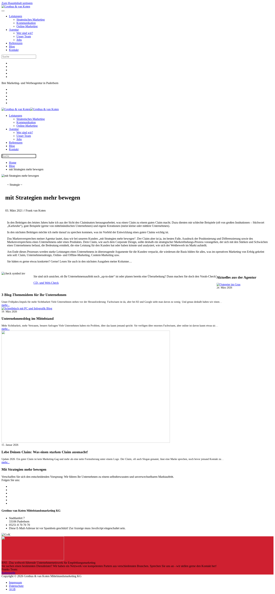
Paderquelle (8, 572)
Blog (12, 46)
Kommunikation (26, 23)
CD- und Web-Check (46, 282)
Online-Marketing (27, 26)
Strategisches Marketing (30, 19)
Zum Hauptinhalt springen (17, 3)
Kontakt (14, 49)
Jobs (19, 39)
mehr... (5, 305)
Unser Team (23, 36)
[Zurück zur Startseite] (15, 6)
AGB (12, 589)
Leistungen (15, 16)
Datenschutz (16, 585)
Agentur (14, 29)
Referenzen (15, 43)
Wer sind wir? (24, 33)
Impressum (15, 582)
